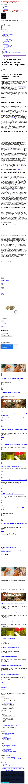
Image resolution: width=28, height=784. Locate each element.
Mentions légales (6, 765)
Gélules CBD (9, 46)
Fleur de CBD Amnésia (5, 323)
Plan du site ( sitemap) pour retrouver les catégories (14, 768)
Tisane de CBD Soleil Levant (6, 290)
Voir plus (2, 384)
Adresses (5, 737)
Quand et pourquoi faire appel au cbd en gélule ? (10, 612)
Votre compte (3, 729)
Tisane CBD (6, 750)
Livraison (5, 764)
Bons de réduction (7, 738)
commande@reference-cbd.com (10, 725)
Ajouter (2, 277)
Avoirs (4, 735)
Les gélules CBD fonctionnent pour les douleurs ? (10, 674)
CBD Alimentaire (7, 749)
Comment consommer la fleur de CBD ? (12, 758)
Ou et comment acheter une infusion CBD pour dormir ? (11, 665)
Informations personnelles (8, 733)
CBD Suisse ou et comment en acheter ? (11, 466)
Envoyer (2, 343)
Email (2, 698)
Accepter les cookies (5, 782)
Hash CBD (5, 746)
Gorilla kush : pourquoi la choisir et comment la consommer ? (12, 603)
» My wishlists (4, 687)
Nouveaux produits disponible (9, 745)
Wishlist (2, 682)
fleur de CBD (14, 117)
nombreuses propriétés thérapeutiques (18, 86)
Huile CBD (5, 748)
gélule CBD (20, 169)
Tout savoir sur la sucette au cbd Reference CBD (14, 480)
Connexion (5, 6)
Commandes (6, 734)
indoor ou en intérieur (10, 147)
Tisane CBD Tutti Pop (5, 280)
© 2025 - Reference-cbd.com (7, 770)
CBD (13, 189)
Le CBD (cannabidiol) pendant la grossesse (12, 494)
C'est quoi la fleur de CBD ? (9, 757)
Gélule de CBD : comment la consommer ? (12, 378)
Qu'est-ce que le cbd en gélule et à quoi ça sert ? (14, 444)
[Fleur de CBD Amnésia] (10, 316)
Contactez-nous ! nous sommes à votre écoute (13, 767)
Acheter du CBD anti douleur (9, 751)
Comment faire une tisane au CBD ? (11, 392)
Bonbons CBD (9, 45)
